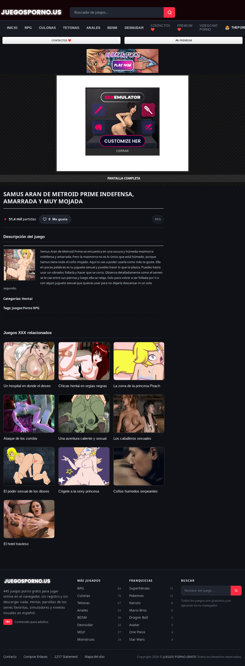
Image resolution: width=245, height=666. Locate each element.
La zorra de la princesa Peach (136, 386)
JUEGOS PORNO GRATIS (179, 657)
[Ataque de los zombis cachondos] (29, 414)
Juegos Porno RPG (25, 308)
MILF (99, 632)
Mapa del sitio (95, 657)
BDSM (112, 28)
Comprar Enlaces (35, 657)
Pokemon (151, 595)
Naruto (151, 603)
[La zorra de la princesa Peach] (139, 361)
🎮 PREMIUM (183, 40)
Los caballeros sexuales (132, 438)
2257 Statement (66, 657)
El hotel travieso (16, 544)
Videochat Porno (209, 27)
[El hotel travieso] (29, 519)
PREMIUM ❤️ (184, 27)
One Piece (151, 632)
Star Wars (151, 639)
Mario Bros (151, 610)
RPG (28, 28)
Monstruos (99, 639)
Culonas (47, 28)
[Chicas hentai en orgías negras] (84, 361)
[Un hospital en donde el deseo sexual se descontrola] (29, 361)
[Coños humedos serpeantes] (139, 466)
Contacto (10, 657)
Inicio (12, 28)
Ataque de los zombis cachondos (20, 441)
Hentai (27, 299)
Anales (93, 28)
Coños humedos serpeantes (135, 491)
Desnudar (134, 28)
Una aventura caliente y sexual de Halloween (82, 441)
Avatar (151, 625)
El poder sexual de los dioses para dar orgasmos (26, 493)
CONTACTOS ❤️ (160, 27)
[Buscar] (236, 591)
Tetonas (71, 28)
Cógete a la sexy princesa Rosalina (78, 493)
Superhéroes (151, 588)
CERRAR (122, 151)
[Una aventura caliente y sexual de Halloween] (84, 414)
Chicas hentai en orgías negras (82, 386)
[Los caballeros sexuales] (139, 414)
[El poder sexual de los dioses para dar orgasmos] (29, 466)
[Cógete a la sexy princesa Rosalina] (84, 466)
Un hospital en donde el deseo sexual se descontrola (27, 388)
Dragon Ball (151, 617)
